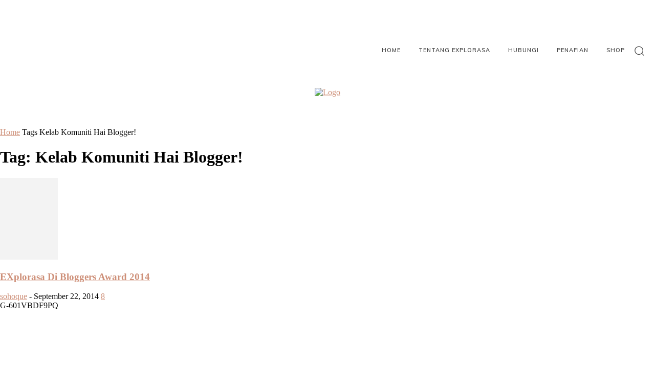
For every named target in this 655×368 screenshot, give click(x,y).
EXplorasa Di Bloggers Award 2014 (75, 276)
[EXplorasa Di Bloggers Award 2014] (29, 256)
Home (10, 132)
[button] (639, 50)
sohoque (13, 296)
